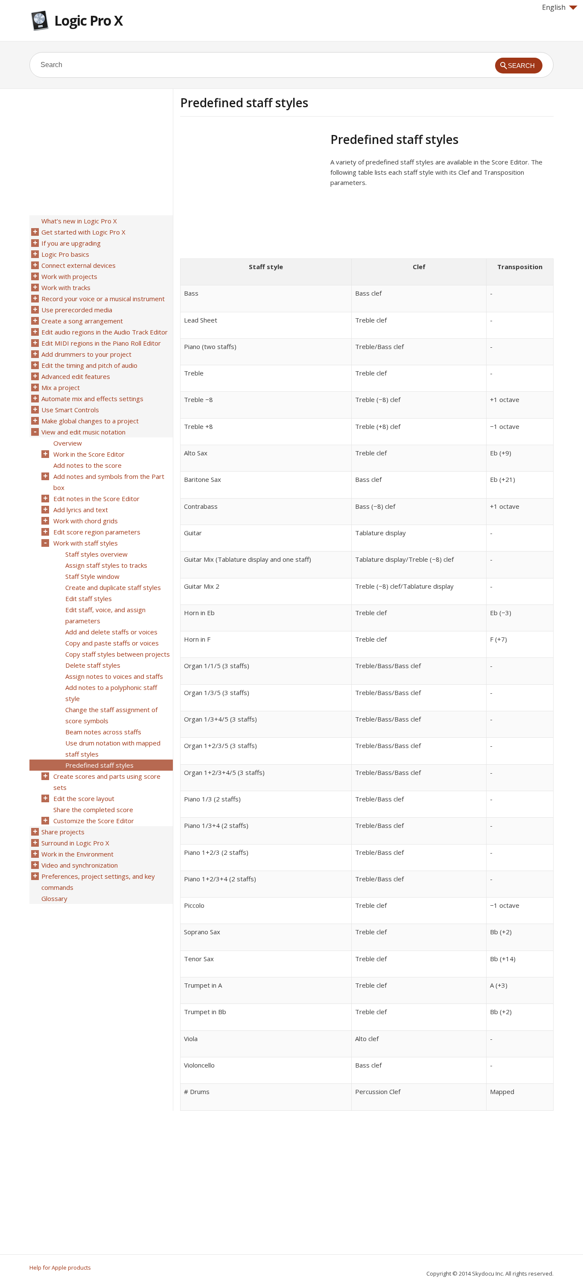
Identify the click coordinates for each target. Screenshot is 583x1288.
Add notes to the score (87, 465)
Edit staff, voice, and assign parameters (105, 615)
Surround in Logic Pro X (75, 843)
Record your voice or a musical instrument (103, 298)
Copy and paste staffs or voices (112, 643)
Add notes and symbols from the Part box (108, 482)
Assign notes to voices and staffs (114, 676)
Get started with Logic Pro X (83, 232)
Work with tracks (65, 287)
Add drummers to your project (86, 354)
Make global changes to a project (90, 421)
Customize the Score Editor (93, 820)
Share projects (63, 831)
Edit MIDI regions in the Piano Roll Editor (101, 343)
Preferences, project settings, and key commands (98, 882)
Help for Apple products (60, 1267)
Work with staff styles (85, 543)
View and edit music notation (83, 432)
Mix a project (60, 387)
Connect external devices (78, 265)
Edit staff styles (88, 598)
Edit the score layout (83, 798)
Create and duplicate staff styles (113, 587)
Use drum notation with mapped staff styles (112, 748)
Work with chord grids (85, 520)
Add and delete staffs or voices (111, 632)
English (554, 7)
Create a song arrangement (82, 321)
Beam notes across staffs (103, 732)
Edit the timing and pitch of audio (89, 365)
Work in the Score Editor (89, 454)
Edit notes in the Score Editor (96, 498)
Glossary (54, 898)
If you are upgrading (71, 243)
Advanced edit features (75, 376)
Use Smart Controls (70, 409)
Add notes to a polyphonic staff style (111, 693)
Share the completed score (93, 809)
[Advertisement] (252, 192)
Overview (67, 443)
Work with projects (69, 276)
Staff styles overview (96, 554)
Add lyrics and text (80, 509)
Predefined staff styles (99, 765)
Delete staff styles (92, 665)
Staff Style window (92, 576)
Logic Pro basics (65, 254)
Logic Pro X (88, 20)
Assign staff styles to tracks (106, 565)
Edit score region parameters (96, 532)
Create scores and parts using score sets (106, 782)
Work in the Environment (77, 854)
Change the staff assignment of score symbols (111, 715)
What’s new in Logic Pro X (79, 221)
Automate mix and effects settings (92, 398)
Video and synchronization (79, 865)
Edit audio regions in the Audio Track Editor (104, 332)
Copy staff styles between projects (117, 654)
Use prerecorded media (76, 309)
